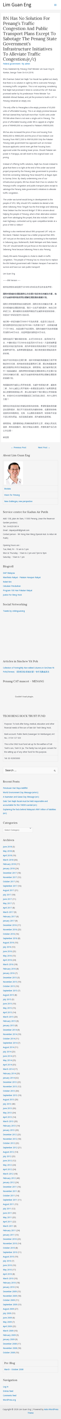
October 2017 (9, 881)
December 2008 (10, 1344)
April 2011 (7, 1222)
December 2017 (10, 873)
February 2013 (9, 1126)
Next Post (44, 447)
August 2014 (8, 1047)
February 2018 (9, 864)
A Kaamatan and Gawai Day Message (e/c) (21, 797)
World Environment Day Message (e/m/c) (20, 792)
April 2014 (7, 1065)
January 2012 (9, 1182)
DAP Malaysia (9, 573)
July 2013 (7, 1104)
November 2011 (10, 1191)
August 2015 (8, 995)
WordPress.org (9, 1400)
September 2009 (10, 1304)
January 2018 (9, 868)
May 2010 (7, 1270)
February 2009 (9, 1335)
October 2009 (9, 1300)
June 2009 (7, 1318)
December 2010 (10, 1239)
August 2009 (8, 1309)
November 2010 (10, 1243)
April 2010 (7, 1274)
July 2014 (7, 1052)
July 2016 (7, 947)
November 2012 (10, 1139)
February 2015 (9, 1021)
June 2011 (7, 1213)
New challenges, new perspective (18, 501)
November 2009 (10, 1296)
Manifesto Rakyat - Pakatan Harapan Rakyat (22, 577)
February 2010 (9, 1283)
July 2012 (7, 1156)
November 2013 (10, 1086)
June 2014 (7, 1056)
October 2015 (9, 986)
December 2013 (10, 1082)
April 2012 (7, 1169)
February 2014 (9, 1073)
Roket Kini (7, 582)
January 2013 (9, 1130)
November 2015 (10, 982)
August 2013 (8, 1099)
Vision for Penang (12, 495)
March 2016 (8, 964)
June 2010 (7, 1265)
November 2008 (10, 1348)
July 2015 (7, 999)
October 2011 (9, 1195)
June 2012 (7, 1160)
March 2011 (8, 1226)
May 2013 (7, 1113)
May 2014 (7, 1060)
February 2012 (9, 1178)
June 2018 (7, 847)
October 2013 (9, 1091)
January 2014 (9, 1078)
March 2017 (8, 912)
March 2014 (8, 1069)
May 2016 (7, 956)
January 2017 (9, 921)
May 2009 (7, 1322)
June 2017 (7, 899)
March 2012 (8, 1174)
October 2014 (9, 1039)
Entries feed (8, 1391)
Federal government (11, 64)
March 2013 (8, 1121)
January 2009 (9, 1339)
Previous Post (18, 447)
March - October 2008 (13, 1369)
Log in (5, 1387)
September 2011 (10, 1200)
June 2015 (7, 1004)
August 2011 (8, 1204)
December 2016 (10, 925)
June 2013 (7, 1108)
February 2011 (9, 1230)
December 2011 (10, 1187)
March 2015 (8, 1017)
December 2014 (10, 1030)
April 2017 (7, 908)
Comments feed (9, 1395)
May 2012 (7, 1165)
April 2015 (7, 1012)
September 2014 (10, 1043)
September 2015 (10, 990)
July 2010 (7, 1261)
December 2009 (10, 1291)
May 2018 (7, 851)
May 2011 (7, 1217)
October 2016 (9, 934)
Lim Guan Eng (17, 5)
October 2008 (9, 1352)
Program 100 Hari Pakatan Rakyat (17, 590)
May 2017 (7, 903)
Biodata (7, 489)
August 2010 (8, 1257)
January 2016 (9, 973)
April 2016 (7, 960)
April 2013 (7, 1117)
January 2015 (9, 1025)
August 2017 (8, 890)
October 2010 (9, 1248)
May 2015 (7, 1008)
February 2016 (9, 969)
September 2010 (10, 1252)
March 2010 (8, 1278)
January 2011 (9, 1235)
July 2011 (7, 1209)
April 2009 (7, 1326)
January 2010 (9, 1287)
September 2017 (10, 886)
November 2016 (10, 929)
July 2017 (7, 895)
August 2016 (8, 942)
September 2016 (10, 938)
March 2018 (8, 860)
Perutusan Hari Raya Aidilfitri (15, 788)
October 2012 (9, 1143)
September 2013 (10, 1095)
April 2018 (7, 855)
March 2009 (8, 1331)
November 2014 (10, 1034)
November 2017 (10, 877)
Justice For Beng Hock (12, 595)
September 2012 (10, 1147)
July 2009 (7, 1313)
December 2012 (10, 1134)
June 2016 (7, 951)
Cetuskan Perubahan (12, 586)
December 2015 (10, 977)
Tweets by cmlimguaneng (14, 611)
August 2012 (8, 1152)
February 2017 (9, 916)
